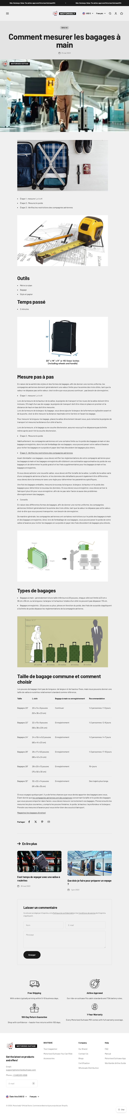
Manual (108, 1053)
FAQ (106, 1049)
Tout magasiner (50, 1049)
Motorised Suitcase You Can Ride (58, 1053)
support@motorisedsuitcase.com (21, 1070)
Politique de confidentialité (63, 913)
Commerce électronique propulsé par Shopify (50, 1105)
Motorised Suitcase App (115, 1058)
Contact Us (83, 1053)
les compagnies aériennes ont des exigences (52, 797)
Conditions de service (87, 913)
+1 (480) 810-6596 (20, 1075)
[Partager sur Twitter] (35, 821)
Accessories (49, 1058)
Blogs (81, 1058)
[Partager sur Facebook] (29, 821)
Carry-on (64, 27)
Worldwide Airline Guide (115, 1063)
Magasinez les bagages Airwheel (31, 812)
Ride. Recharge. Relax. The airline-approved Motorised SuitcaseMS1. (23, 3)
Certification (84, 1063)
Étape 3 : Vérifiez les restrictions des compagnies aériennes (46, 453)
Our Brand (82, 1049)
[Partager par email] (48, 821)
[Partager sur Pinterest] (42, 821)
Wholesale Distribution (88, 1068)
